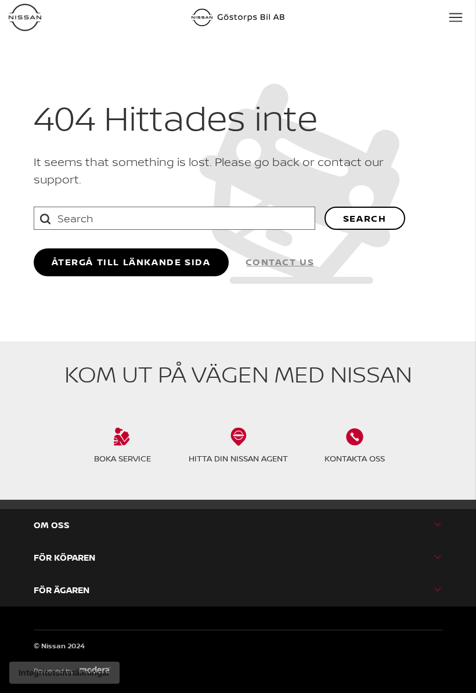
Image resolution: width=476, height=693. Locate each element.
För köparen (64, 557)
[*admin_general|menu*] (455, 17)
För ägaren (61, 590)
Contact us (280, 261)
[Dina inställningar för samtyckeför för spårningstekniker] (64, 673)
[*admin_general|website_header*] (25, 17)
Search (365, 218)
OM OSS (52, 525)
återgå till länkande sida (131, 261)
